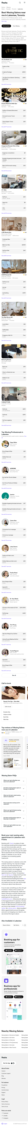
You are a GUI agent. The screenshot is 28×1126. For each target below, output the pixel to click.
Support (3, 1092)
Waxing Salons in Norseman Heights (10, 1035)
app (25, 878)
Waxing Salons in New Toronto (9, 1047)
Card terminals (5, 1090)
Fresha (12, 843)
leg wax (11, 875)
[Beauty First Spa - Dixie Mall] (13, 703)
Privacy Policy (5, 1101)
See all (14, 675)
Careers (3, 1071)
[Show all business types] (25, 925)
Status (3, 1095)
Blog (3, 1076)
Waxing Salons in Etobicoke (8, 1040)
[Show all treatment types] (25, 26)
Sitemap (4, 1078)
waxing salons (12, 908)
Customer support (6, 1073)
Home (3, 7)
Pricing (3, 1087)
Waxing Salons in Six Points (8, 1037)
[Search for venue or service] (20, 2)
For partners (4, 1085)
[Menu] (24, 3)
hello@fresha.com (7, 899)
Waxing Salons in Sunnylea (8, 1045)
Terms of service (6, 1104)
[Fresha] (4, 2)
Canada (8, 9)
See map (4, 21)
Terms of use (5, 1106)
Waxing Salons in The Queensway (10, 1042)
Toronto (14, 9)
